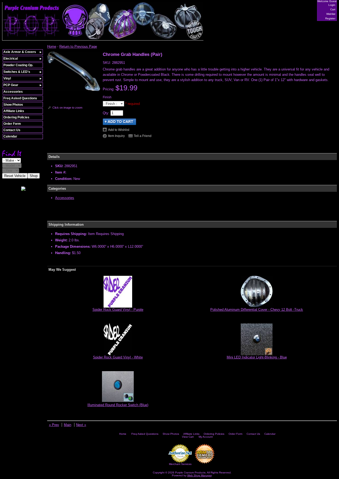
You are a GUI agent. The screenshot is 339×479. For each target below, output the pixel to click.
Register (330, 18)
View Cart (188, 436)
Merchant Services (180, 464)
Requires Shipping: (71, 234)
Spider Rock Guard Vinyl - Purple (117, 310)
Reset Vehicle (14, 176)
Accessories (64, 198)
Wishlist (330, 13)
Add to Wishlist (118, 130)
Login (331, 4)
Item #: (60, 172)
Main (67, 425)
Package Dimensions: (73, 247)
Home (51, 46)
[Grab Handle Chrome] (73, 90)
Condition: (63, 179)
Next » (81, 425)
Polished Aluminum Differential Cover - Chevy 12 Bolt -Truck (256, 310)
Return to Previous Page (78, 46)
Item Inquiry (116, 136)
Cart (332, 9)
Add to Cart (119, 121)
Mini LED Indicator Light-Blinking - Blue (257, 357)
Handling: (63, 253)
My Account (206, 436)
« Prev (54, 425)
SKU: (107, 63)
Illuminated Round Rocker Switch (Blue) (117, 405)
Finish (107, 97)
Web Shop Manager (199, 475)
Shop (34, 176)
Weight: (61, 240)
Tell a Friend (142, 136)
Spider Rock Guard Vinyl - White (118, 357)
